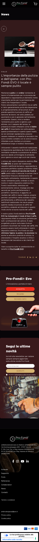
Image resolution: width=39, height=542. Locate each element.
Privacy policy (6, 515)
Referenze (5, 481)
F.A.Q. (3, 477)
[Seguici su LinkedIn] (26, 461)
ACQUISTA (20, 289)
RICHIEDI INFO (20, 299)
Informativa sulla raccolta (12, 539)
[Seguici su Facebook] (12, 461)
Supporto (5, 473)
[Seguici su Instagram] (16, 461)
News (3, 488)
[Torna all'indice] (4, 28)
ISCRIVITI (20, 371)
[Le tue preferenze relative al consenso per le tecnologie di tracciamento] (35, 538)
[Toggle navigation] (4, 4)
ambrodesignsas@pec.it (9, 511)
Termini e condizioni (8, 500)
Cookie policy (6, 518)
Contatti (4, 492)
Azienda (4, 469)
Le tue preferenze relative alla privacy (21, 535)
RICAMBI (20, 294)
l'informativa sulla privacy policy (25, 374)
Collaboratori (6, 485)
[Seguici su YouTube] (21, 461)
